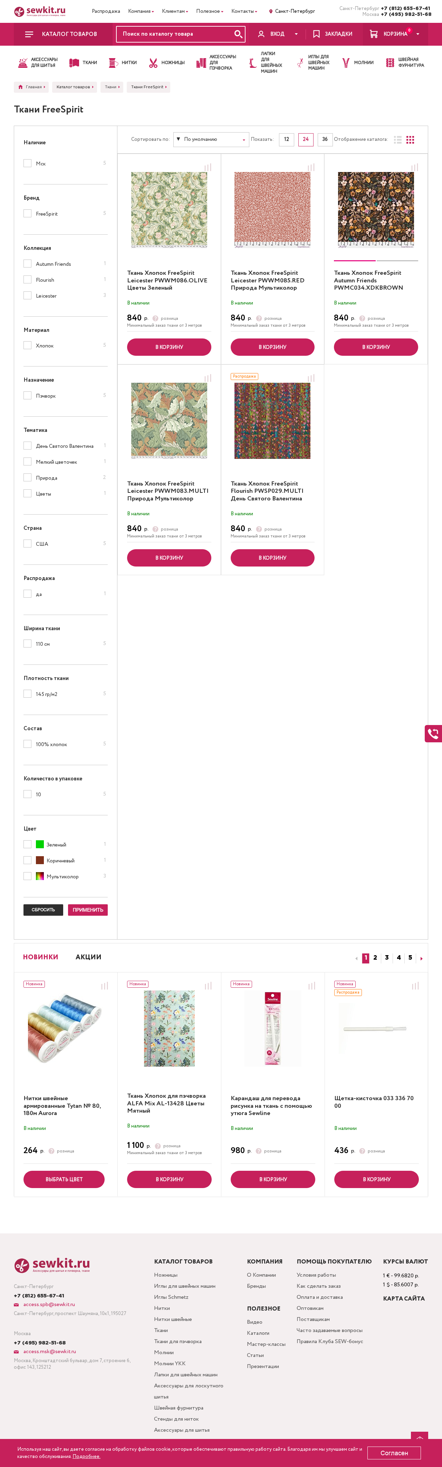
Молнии (164, 1353)
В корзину (169, 347)
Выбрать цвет (64, 1179)
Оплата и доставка (320, 1297)
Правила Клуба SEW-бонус (330, 1342)
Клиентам (173, 11)
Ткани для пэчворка (178, 1342)
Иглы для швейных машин (184, 1286)
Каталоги (258, 1333)
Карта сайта (404, 1299)
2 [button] (375, 958)
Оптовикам (310, 1308)
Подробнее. (86, 1456)
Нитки (162, 1308)
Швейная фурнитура (178, 1408)
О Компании (261, 1275)
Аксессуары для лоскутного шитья (188, 1391)
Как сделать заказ (319, 1286)
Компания (139, 11)
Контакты (242, 11)
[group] (376, 210)
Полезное (208, 11)
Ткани (161, 1330)
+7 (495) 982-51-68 (404, 14)
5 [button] (410, 958)
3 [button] (387, 958)
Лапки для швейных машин (186, 1375)
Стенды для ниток (176, 1419)
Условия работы (316, 1275)
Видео (254, 1322)
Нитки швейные (173, 1319)
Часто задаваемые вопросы (330, 1330)
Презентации (263, 1366)
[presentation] (355, 958)
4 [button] (399, 958)
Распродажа (106, 11)
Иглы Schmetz (171, 1297)
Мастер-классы (266, 1344)
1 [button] (366, 958)
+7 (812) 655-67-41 (404, 9)
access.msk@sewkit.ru (49, 1351)
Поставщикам (313, 1319)
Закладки (338, 34)
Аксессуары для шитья (182, 1430)
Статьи (255, 1355)
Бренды (256, 1286)
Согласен (394, 1453)
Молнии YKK (170, 1364)
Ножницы (165, 1275)
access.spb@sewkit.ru (48, 1304)
